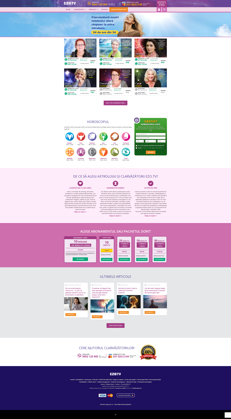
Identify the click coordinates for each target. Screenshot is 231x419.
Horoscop (92, 9)
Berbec (69, 143)
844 (162, 92)
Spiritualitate (97, 285)
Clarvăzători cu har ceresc (80, 188)
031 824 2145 (162, 5)
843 (127, 92)
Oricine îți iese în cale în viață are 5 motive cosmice (127, 290)
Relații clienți (110, 384)
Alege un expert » (80, 212)
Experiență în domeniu (115, 188)
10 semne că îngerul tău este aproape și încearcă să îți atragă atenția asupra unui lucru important (101, 292)
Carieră (103, 384)
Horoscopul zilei (142, 379)
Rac (103, 143)
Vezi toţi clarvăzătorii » (115, 103)
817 (92, 62)
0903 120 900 (71, 64)
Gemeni (92, 143)
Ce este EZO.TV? (125, 384)
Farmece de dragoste (118, 382)
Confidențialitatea (158, 148)
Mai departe (70, 314)
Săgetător (92, 159)
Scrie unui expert (130, 379)
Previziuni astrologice (145, 382)
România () (124, 395)
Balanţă (69, 159)
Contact (117, 384)
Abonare (151, 152)
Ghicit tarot (92, 382)
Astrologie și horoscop (74, 285)
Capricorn (103, 159)
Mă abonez (80, 259)
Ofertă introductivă (118, 9)
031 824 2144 (71, 60)
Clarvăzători (78, 9)
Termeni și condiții (120, 388)
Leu (114, 143)
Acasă (68, 9)
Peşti (126, 159)
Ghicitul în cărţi (131, 382)
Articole (104, 9)
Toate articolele (115, 326)
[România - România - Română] (70, 3)
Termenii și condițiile (147, 148)
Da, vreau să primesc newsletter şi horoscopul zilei (151, 145)
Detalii (91, 48)
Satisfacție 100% (150, 188)
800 (162, 62)
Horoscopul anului (155, 379)
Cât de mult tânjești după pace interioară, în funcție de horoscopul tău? (155, 290)
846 (127, 62)
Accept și (150, 148)
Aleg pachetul (106, 259)
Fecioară (126, 143)
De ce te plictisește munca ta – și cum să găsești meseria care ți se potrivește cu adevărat (75, 291)
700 (92, 92)
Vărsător (114, 159)
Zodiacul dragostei (103, 382)
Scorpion (81, 159)
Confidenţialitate (137, 388)
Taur (81, 143)
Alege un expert (118, 379)
